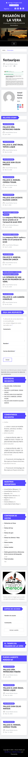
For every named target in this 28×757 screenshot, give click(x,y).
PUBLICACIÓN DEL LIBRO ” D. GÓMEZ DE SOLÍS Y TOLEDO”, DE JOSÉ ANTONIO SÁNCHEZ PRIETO (13, 440)
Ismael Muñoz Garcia (11, 64)
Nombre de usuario (10, 615)
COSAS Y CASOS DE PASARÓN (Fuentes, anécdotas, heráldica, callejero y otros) (13, 429)
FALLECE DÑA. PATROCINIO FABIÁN (11, 128)
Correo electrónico (9, 351)
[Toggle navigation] (14, 43)
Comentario (7, 329)
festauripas (10, 50)
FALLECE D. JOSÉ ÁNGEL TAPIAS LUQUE (13, 146)
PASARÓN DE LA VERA (14, 17)
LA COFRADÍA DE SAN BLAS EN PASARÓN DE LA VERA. (13, 279)
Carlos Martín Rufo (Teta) (11, 504)
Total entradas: (9, 559)
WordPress (8, 752)
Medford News (16, 752)
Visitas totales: (9, 547)
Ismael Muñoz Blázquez (11, 225)
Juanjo (6, 500)
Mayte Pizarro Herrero (10, 495)
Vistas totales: (8, 542)
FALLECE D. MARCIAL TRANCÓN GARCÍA (12, 258)
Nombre (6, 343)
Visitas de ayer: (9, 533)
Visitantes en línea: (10, 523)
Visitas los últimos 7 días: (12, 537)
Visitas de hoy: (8, 528)
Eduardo (6, 493)
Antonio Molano (9, 502)
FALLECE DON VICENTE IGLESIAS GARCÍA (13, 198)
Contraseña (8, 622)
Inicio (3, 50)
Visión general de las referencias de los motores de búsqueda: (14, 553)
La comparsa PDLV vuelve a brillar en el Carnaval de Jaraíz (14, 239)
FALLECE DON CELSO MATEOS (13, 394)
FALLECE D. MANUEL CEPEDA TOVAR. (11, 181)
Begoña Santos (8, 497)
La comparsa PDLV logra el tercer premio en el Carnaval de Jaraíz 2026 (14, 219)
